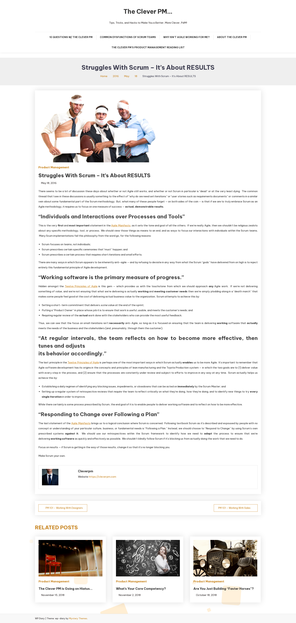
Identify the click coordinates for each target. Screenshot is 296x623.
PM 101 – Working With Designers (64, 507)
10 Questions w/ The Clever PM (70, 37)
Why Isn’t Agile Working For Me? (186, 37)
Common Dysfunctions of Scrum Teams (128, 37)
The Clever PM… (148, 11)
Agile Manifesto (120, 225)
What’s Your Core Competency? (141, 589)
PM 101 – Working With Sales (234, 507)
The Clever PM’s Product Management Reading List (148, 47)
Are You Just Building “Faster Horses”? (223, 589)
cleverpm (85, 471)
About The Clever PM (232, 37)
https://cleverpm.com (102, 476)
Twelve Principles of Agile (81, 286)
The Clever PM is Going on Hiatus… (65, 589)
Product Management (53, 167)
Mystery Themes (78, 618)
